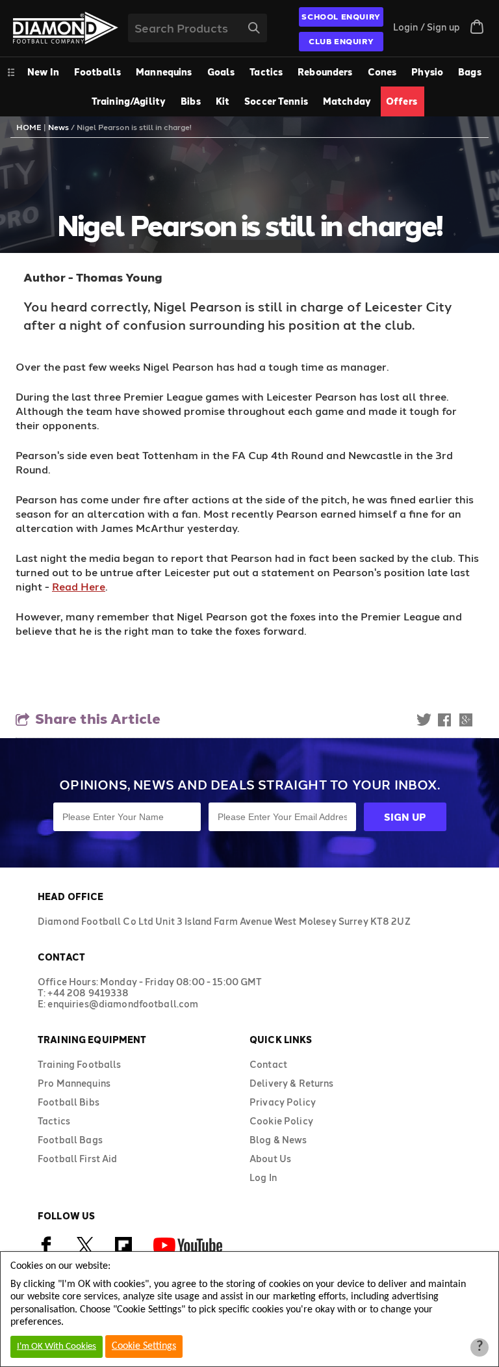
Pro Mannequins (74, 1083)
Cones (382, 71)
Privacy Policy (283, 1102)
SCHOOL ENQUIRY (340, 16)
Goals (221, 71)
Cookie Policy (281, 1120)
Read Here (78, 586)
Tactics (266, 71)
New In (43, 71)
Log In (263, 1177)
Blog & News (278, 1139)
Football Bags (70, 1139)
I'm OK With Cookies (56, 1346)
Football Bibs (68, 1102)
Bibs (191, 101)
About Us (270, 1158)
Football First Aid (78, 1158)
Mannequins (164, 71)
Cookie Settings (144, 1346)
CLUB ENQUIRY (341, 41)
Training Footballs (80, 1064)
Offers (401, 101)
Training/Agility (129, 101)
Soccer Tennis (276, 101)
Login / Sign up (426, 27)
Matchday (347, 101)
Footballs (97, 71)
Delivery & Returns (292, 1083)
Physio (427, 71)
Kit (222, 101)
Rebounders (325, 71)
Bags (469, 71)
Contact (268, 1064)
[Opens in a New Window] (85, 1250)
